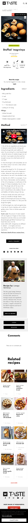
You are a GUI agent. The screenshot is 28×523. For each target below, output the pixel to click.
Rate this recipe (14, 80)
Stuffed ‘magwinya (7, 10)
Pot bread (6, 387)
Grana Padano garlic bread (7, 471)
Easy (15, 9)
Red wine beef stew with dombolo (7, 415)
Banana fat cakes (19, 415)
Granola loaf (20, 443)
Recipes (10, 9)
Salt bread (19, 470)
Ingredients (23, 125)
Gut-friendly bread (6, 444)
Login (14, 84)
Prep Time (17, 64)
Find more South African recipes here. (13, 232)
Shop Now (14, 508)
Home (5, 9)
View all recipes (10, 313)
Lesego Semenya (14, 53)
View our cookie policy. (7, 516)
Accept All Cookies (14, 520)
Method (24, 89)
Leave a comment (14, 241)
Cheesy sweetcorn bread (19, 388)
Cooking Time (22, 64)
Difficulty (14, 65)
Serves (7, 64)
